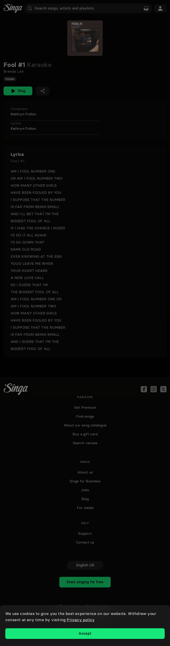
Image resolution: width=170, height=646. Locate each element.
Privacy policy (81, 619)
